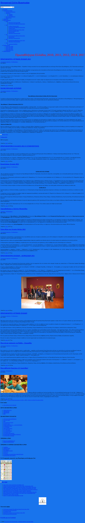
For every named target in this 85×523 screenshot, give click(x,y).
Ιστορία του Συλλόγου (10, 11)
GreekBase (5, 447)
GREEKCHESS (6, 448)
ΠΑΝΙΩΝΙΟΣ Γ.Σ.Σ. (7, 426)
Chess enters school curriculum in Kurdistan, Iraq (13, 484)
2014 (7, 43)
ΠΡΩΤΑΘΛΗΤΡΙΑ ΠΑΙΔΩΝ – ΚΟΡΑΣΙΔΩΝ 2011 (18, 256)
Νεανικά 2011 (11, 37)
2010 (7, 25)
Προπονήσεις (8, 17)
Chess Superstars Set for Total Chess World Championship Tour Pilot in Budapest (20, 489)
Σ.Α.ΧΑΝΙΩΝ (6, 427)
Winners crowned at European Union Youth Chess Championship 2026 (18, 486)
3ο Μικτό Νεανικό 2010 (13, 26)
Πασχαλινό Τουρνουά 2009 (14, 22)
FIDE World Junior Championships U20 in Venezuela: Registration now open (19, 488)
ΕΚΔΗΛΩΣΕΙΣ (6, 45)
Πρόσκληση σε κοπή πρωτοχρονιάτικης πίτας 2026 (14, 512)
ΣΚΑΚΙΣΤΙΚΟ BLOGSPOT (9, 455)
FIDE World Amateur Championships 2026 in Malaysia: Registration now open (20, 492)
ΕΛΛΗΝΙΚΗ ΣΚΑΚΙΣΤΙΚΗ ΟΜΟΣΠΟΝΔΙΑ (13, 454)
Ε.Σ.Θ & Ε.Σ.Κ (6, 423)
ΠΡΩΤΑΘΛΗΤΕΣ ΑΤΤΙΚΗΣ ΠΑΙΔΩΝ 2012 (16, 59)
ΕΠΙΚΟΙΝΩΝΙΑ (6, 51)
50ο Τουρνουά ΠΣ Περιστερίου (10, 510)
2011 (7, 34)
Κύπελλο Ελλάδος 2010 (13, 31)
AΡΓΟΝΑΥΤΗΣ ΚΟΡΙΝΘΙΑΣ (9, 419)
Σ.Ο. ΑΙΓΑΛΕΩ (6, 429)
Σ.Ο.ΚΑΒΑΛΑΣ (6, 432)
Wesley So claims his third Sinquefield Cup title (13, 495)
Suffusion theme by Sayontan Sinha (25, 521)
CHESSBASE (6, 411)
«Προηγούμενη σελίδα (19, 400)
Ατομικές (10, 14)
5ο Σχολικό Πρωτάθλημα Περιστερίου (16, 27)
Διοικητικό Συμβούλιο (10, 16)
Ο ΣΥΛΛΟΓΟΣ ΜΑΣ (7, 10)
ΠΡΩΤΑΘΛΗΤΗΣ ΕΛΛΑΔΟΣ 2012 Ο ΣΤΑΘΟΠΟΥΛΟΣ (20, 146)
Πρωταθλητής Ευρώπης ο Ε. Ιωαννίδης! (14, 368)
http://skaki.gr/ (6, 449)
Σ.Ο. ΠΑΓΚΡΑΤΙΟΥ (7, 431)
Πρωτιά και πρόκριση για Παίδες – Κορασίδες (16, 343)
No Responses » (14, 61)
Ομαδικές (10, 15)
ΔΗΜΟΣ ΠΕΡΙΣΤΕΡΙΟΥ (8, 442)
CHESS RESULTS (7, 410)
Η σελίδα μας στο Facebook (8, 517)
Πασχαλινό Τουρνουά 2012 (14, 41)
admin (6, 85)
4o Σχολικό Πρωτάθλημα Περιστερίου (16, 23)
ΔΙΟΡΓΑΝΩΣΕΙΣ (7, 20)
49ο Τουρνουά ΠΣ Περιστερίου (10, 514)
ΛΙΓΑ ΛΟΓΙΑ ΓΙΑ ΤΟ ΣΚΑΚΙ (9, 405)
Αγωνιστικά (3, 61)
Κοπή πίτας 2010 (9, 47)
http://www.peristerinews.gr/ (9, 440)
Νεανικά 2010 (11, 32)
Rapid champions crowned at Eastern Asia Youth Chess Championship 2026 (19, 493)
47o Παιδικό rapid (7, 511)
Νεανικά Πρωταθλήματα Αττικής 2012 (16, 40)
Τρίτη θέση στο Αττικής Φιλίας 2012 (13, 229)
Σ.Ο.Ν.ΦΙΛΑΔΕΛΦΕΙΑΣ (8, 433)
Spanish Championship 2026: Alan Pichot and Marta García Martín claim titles (19, 487)
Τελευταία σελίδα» (39, 400)
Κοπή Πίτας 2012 (9, 50)
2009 (7, 21)
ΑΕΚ (4, 421)
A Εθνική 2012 (4, 137)
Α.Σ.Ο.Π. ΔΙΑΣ (6, 420)
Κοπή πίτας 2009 (9, 46)
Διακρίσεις (8, 13)
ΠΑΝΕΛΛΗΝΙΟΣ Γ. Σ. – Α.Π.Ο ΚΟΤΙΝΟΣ (12, 425)
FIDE (4, 413)
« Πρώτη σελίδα (10, 400)
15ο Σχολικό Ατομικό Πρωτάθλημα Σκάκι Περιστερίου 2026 (16, 509)
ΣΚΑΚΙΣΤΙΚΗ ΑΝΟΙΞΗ (8, 435)
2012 (7, 39)
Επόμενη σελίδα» (31, 400)
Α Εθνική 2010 (11, 28)
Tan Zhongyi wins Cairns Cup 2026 (10, 494)
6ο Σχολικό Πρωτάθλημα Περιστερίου (16, 35)
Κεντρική (5, 9)
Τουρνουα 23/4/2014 (12, 44)
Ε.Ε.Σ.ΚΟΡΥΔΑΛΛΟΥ (8, 422)
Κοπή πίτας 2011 (9, 48)
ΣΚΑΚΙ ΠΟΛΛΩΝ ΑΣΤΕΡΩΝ (11, 88)
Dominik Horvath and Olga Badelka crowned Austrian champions (17, 490)
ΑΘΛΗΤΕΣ (5, 19)
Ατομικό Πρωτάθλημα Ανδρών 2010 (16, 29)
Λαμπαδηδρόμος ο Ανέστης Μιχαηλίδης (14, 209)
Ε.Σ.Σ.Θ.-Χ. (5, 452)
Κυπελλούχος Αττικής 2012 (10, 164)
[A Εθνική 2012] (4, 134)
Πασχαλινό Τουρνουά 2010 (14, 33)
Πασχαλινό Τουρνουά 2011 (14, 38)
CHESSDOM (6, 412)
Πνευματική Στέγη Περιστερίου (15, 2)
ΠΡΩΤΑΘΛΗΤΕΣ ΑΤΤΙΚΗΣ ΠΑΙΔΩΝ (14, 313)
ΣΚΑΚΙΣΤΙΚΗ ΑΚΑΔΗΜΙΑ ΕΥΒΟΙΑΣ (12, 434)
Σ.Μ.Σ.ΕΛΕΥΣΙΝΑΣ (7, 428)
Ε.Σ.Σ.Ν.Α (5, 453)
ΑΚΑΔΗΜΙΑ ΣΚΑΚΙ (8, 450)
